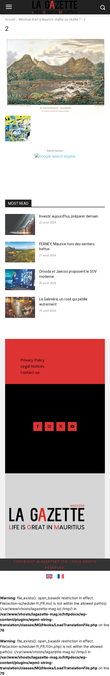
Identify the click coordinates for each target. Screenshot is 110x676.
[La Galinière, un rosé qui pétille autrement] (20, 307)
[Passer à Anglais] (49, 576)
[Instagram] (49, 426)
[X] (60, 426)
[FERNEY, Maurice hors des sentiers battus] (20, 252)
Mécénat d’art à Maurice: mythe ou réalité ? (49, 19)
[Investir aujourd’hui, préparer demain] (20, 224)
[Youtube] (72, 426)
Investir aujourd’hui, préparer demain (68, 216)
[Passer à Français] (61, 576)
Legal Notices (32, 366)
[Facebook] (37, 426)
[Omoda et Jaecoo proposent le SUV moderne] (20, 279)
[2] (55, 75)
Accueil (10, 19)
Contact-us (30, 372)
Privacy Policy (32, 360)
